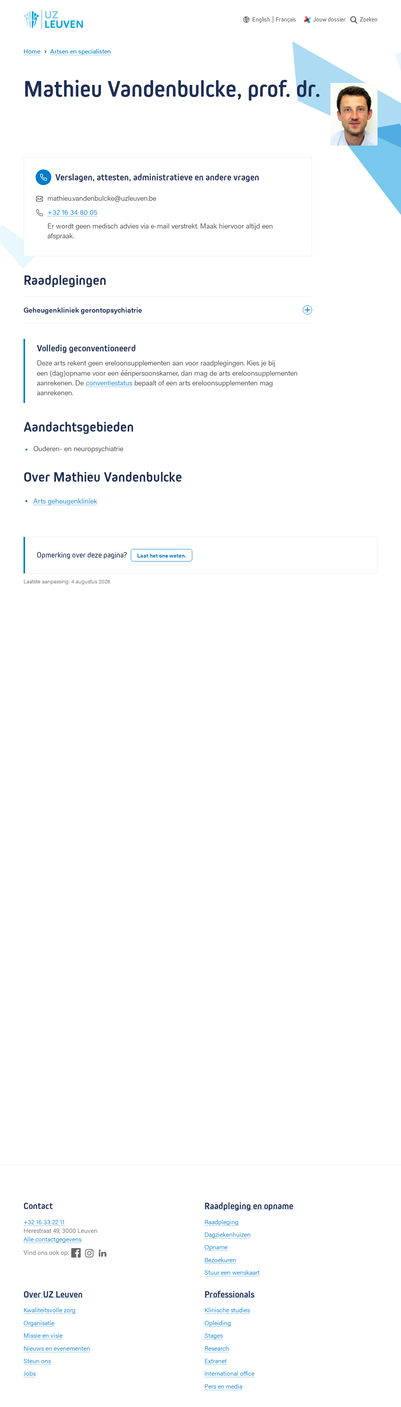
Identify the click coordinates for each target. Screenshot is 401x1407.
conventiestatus (109, 382)
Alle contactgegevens (52, 1238)
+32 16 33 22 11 (44, 1221)
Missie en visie (43, 1335)
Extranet (215, 1360)
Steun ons (37, 1360)
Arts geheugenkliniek (65, 501)
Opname (216, 1246)
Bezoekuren (220, 1259)
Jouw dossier (329, 19)
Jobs (29, 1373)
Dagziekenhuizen (227, 1234)
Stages (213, 1335)
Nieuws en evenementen (56, 1348)
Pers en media (223, 1386)
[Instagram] (89, 1253)
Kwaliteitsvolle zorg (49, 1309)
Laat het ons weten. (161, 555)
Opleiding (217, 1322)
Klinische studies (227, 1309)
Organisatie (38, 1322)
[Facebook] (76, 1253)
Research (216, 1348)
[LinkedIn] (102, 1253)
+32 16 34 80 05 (72, 212)
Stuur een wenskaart (232, 1272)
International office (229, 1373)
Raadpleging (221, 1221)
